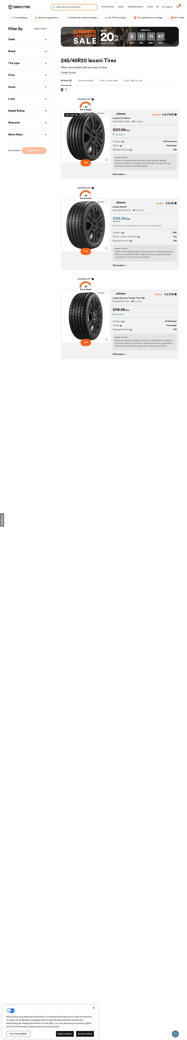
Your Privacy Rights (18, 1034)
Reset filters (40, 29)
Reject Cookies (65, 1034)
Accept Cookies (85, 1034)
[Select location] (158, 6)
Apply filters (34, 150)
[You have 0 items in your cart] (177, 6)
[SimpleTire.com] (19, 6)
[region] (50, 1022)
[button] (27, 39)
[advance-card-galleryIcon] (106, 159)
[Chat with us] (175, 1033)
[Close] (94, 1008)
